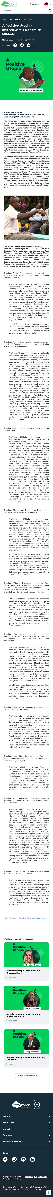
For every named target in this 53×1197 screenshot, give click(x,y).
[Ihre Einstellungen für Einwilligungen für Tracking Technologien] (48, 1192)
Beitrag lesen (11, 977)
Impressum (29, 1177)
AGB (35, 1177)
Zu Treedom (6, 11)
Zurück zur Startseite (26, 1076)
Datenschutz (42, 1177)
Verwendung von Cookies (11, 1179)
